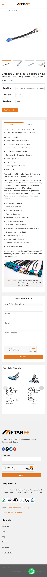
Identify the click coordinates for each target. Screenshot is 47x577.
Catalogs (5, 547)
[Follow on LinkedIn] (11, 449)
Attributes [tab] (28, 124)
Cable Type (7, 94)
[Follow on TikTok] (7, 449)
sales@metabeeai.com (17, 508)
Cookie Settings (15, 571)
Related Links (7, 553)
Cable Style (7, 88)
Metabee (11, 280)
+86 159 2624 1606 (14, 512)
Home (4, 11)
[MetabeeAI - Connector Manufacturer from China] (23, 4)
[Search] (44, 4)
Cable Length (7, 101)
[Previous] (5, 37)
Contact (5, 542)
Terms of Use (40, 571)
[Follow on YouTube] (14, 449)
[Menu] (3, 4)
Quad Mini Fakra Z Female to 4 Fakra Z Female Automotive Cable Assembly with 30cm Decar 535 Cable (12, 396)
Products (5, 527)
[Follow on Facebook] (3, 449)
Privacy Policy (28, 571)
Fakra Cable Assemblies (16, 11)
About (4, 532)
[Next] (42, 37)
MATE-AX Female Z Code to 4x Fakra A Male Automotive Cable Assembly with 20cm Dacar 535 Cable (34, 396)
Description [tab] (8, 124)
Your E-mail (6, 455)
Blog (3, 537)
